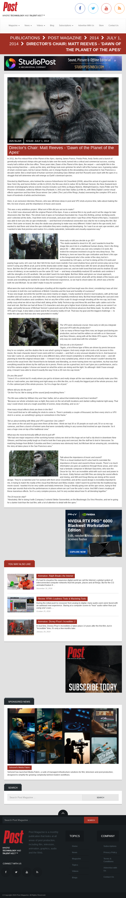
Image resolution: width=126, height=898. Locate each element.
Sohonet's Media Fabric (19, 767)
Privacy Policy (110, 852)
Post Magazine (65, 38)
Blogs (74, 877)
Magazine (76, 859)
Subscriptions (110, 846)
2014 (95, 38)
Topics (75, 865)
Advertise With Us (86, 25)
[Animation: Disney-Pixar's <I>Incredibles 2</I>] (20, 627)
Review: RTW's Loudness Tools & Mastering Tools (62, 598)
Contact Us (113, 25)
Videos (75, 871)
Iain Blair (15, 141)
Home (75, 846)
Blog (52, 25)
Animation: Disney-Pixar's (56, 621)
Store (101, 25)
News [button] (27, 25)
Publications (25, 38)
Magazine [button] (13, 25)
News (74, 852)
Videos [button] (40, 25)
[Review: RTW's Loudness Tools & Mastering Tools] (20, 604)
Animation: (55, 576)
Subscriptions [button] (65, 25)
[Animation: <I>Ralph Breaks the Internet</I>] (20, 582)
